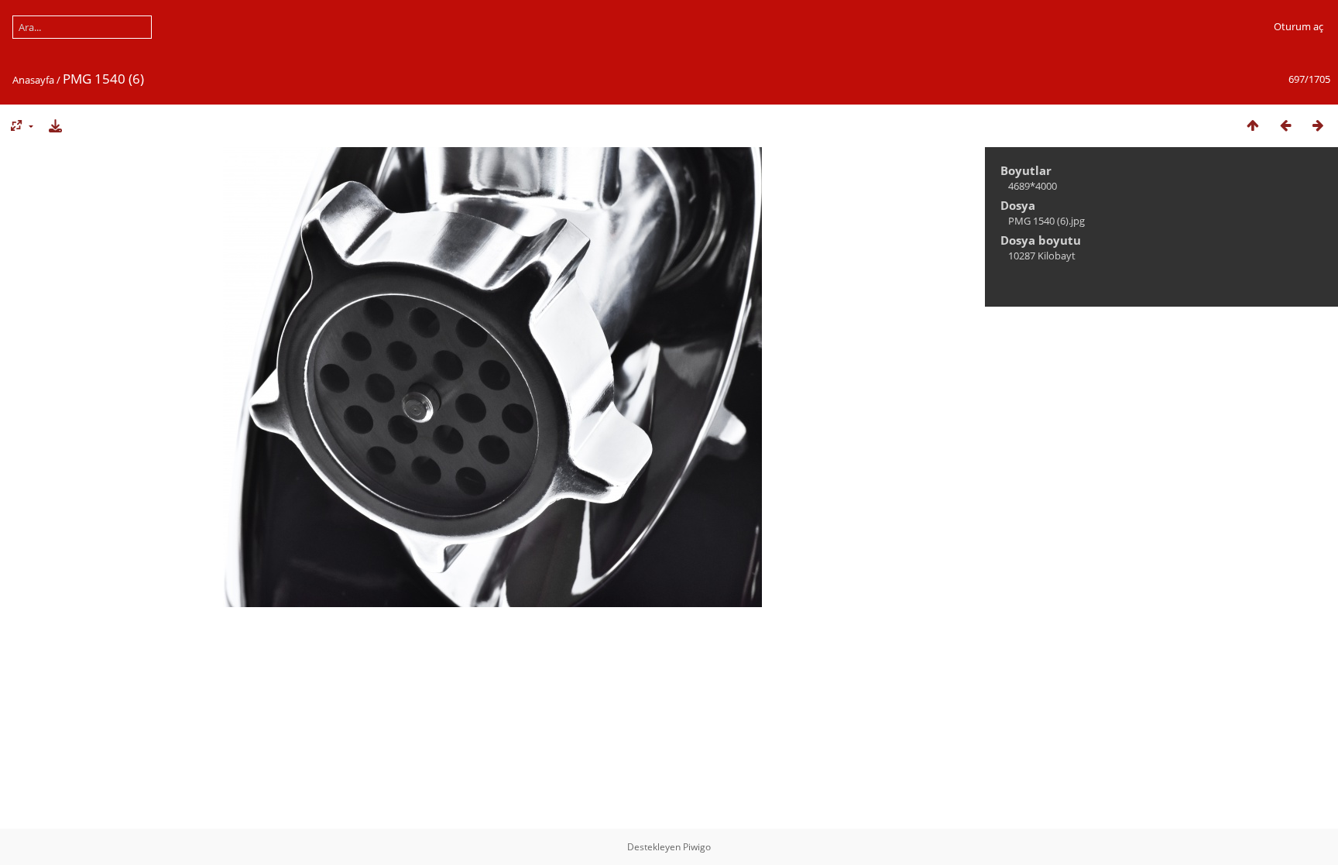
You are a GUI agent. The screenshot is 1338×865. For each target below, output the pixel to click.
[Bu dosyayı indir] (55, 125)
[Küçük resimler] (1253, 125)
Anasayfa (33, 80)
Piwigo (697, 846)
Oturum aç (1298, 26)
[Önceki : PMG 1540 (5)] (1285, 125)
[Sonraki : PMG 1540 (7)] (1318, 125)
